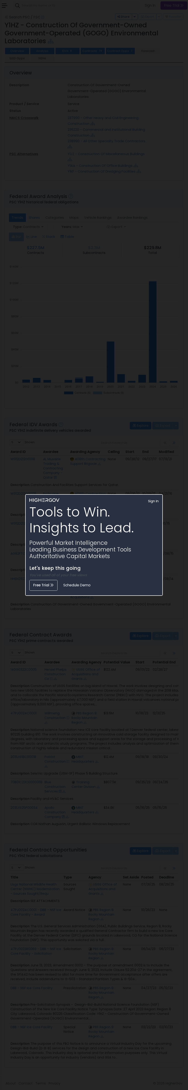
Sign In (153, 501)
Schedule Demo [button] (77, 585)
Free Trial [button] (41, 585)
